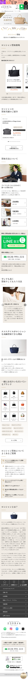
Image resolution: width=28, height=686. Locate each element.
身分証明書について (6, 270)
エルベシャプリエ (17, 425)
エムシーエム (6, 425)
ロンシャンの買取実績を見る (14, 147)
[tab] (8, 93)
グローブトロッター (7, 431)
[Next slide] (25, 305)
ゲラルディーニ (6, 434)
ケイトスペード (19, 431)
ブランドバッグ (18, 127)
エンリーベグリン (19, 428)
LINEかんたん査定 (7, 608)
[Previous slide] (3, 305)
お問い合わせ (6, 615)
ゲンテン (16, 434)
